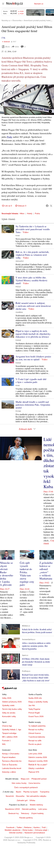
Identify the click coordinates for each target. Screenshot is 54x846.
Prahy (9, 136)
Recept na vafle (34, 740)
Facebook (10, 827)
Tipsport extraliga (9, 733)
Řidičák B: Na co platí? (37, 765)
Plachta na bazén (30, 792)
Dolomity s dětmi (9, 772)
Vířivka (32, 800)
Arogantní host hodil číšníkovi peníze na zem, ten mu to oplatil (33, 358)
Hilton (22, 213)
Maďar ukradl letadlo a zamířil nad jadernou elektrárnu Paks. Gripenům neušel (33, 404)
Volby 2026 (6, 698)
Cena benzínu (34, 783)
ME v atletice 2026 (9, 737)
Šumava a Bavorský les (11, 761)
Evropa (18, 411)
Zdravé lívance (34, 733)
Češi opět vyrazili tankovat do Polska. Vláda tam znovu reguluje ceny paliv (27, 574)
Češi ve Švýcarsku (9, 765)
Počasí (18, 287)
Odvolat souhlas (15, 833)
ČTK (3, 38)
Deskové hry (13, 813)
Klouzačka (20, 796)
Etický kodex (28, 830)
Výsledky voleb (8, 705)
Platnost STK (33, 772)
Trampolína (44, 792)
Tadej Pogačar (34, 709)
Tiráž (44, 827)
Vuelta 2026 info (35, 698)
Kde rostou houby (19, 783)
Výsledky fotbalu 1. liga (11, 729)
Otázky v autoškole (36, 768)
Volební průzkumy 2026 (12, 702)
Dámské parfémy (29, 809)
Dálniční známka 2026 (37, 757)
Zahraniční (19, 261)
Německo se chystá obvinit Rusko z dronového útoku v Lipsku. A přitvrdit (6, 574)
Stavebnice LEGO (12, 809)
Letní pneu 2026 (35, 754)
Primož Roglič (34, 713)
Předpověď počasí (39, 779)
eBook (7, 46)
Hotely (29, 213)
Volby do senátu (8, 713)
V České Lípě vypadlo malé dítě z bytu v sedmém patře (31, 381)
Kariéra (37, 827)
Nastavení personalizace (35, 833)
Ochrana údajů (41, 830)
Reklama (27, 827)
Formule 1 (6, 740)
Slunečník (10, 796)
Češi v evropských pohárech (26, 787)
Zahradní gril (22, 800)
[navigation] (3, 4)
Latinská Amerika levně (11, 768)
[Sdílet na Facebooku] (47, 205)
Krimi (18, 236)
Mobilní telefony (36, 805)
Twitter (19, 827)
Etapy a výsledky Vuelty (38, 702)
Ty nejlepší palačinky (37, 726)
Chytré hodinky (37, 813)
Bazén (18, 792)
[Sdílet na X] (51, 205)
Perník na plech (34, 744)
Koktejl (18, 340)
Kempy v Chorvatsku (10, 754)
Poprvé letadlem (9, 757)
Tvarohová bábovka (36, 737)
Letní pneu (42, 809)
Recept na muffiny (36, 729)
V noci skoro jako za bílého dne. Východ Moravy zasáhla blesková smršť (31, 280)
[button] (27, 100)
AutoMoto (19, 312)
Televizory (25, 813)
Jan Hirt (31, 705)
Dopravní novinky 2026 (38, 761)
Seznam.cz (38, 4)
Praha (37, 213)
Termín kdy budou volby (12, 709)
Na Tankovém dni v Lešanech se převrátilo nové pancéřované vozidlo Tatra (33, 229)
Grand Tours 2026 (36, 716)
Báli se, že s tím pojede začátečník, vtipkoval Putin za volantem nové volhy (32, 254)
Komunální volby (9, 716)
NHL (4, 744)
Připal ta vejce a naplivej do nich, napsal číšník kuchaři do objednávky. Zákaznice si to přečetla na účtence (33, 333)
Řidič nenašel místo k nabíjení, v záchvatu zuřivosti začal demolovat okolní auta (33, 305)
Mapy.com (25, 779)
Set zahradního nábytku (36, 796)
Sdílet (17, 46)
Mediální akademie (12, 830)
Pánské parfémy (26, 818)
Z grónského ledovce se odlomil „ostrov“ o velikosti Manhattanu (46, 570)
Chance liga (7, 726)
